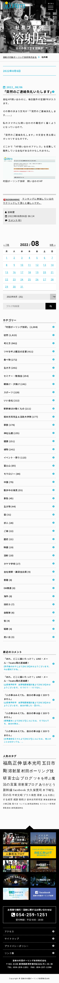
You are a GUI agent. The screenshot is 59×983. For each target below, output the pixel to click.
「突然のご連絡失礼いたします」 (28, 91)
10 (21, 265)
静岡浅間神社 (33, 804)
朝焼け (22, 799)
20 (44, 272)
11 (29, 265)
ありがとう (47, 784)
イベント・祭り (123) (15, 457)
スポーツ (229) (12, 392)
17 (21, 272)
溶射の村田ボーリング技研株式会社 (20, 57)
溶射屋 (14, 771)
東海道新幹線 (49, 800)
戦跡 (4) (8, 628)
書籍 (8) (8, 579)
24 (21, 279)
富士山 (14, 778)
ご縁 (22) (9, 531)
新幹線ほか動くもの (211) (17, 408)
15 (6, 272)
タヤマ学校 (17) (12, 563)
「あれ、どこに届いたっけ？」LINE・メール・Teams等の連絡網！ (27, 664)
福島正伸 (12, 763)
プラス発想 (29, 795)
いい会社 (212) (12, 400)
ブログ (26, 778)
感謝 (15, 799)
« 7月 (6, 244)
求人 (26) (9, 522)
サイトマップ (12, 938)
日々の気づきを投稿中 (29, 37)
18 (29, 272)
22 (6, 279)
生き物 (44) (10, 506)
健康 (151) (9, 441)
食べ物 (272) (10, 359)
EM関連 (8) (9, 588)
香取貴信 (7, 808)
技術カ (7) (9, 604)
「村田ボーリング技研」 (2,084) (21, 327)
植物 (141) (9, 449)
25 (29, 279)
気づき (15, 804)
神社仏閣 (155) (12, 433)
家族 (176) (9, 424)
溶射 (39, 795)
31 (21, 287)
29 (6, 287)
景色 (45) (9, 498)
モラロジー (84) (12, 473)
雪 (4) (7, 620)
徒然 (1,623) (10, 335)
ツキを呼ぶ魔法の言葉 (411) (18, 351)
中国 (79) (9, 482)
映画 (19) (9, 547)
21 (52, 272)
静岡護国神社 (17, 808)
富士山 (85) (10, 465)
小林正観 (7, 804)
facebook (19, 790)
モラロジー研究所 (48, 804)
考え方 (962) (10, 343)
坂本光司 (32, 763)
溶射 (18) (9, 555)
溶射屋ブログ (28, 784)
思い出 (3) (9, 637)
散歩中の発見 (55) (13, 490)
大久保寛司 (34, 790)
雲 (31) (7, 514)
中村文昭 (17, 795)
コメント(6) (14, 220)
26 (37, 279)
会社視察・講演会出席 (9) (17, 571)
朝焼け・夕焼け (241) (15, 384)
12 (37, 265)
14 (52, 265)
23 (14, 279)
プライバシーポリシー (17, 946)
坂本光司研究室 (35, 800)
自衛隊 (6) (9, 612)
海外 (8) (8, 596)
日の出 (7, 794)
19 (37, 272)
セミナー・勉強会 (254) (16, 375)
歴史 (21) (9, 539)
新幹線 (8, 790)
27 (44, 279)
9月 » (53, 244)
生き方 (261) (10, 367)
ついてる (23, 804)
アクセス (9, 931)
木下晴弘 (48, 790)
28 (52, 279)
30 (14, 287)
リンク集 (9, 953)
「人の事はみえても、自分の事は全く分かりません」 (27, 700)
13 (44, 265)
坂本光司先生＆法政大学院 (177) (21, 416)
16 (14, 272)
